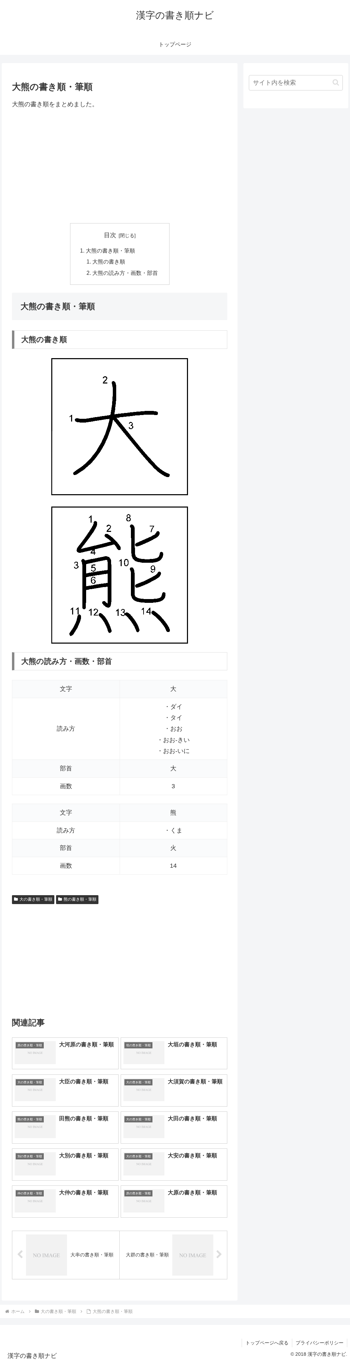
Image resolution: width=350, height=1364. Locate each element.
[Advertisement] (119, 166)
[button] (336, 82)
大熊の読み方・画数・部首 (125, 273)
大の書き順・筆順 (35, 899)
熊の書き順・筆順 (80, 899)
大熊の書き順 (108, 261)
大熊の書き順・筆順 (110, 250)
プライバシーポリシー (320, 1342)
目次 (110, 235)
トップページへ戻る (266, 1342)
